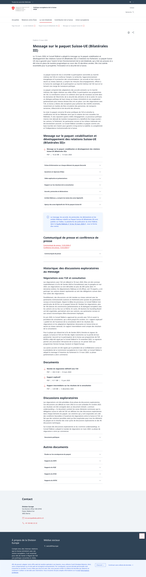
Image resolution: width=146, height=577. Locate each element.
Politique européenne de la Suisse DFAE (45, 8)
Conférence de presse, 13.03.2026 (55, 248)
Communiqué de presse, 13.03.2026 (56, 245)
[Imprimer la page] (128, 32)
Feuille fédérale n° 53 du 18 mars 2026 (70, 224)
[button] (15, 20)
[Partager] (133, 32)
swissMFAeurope (52, 546)
